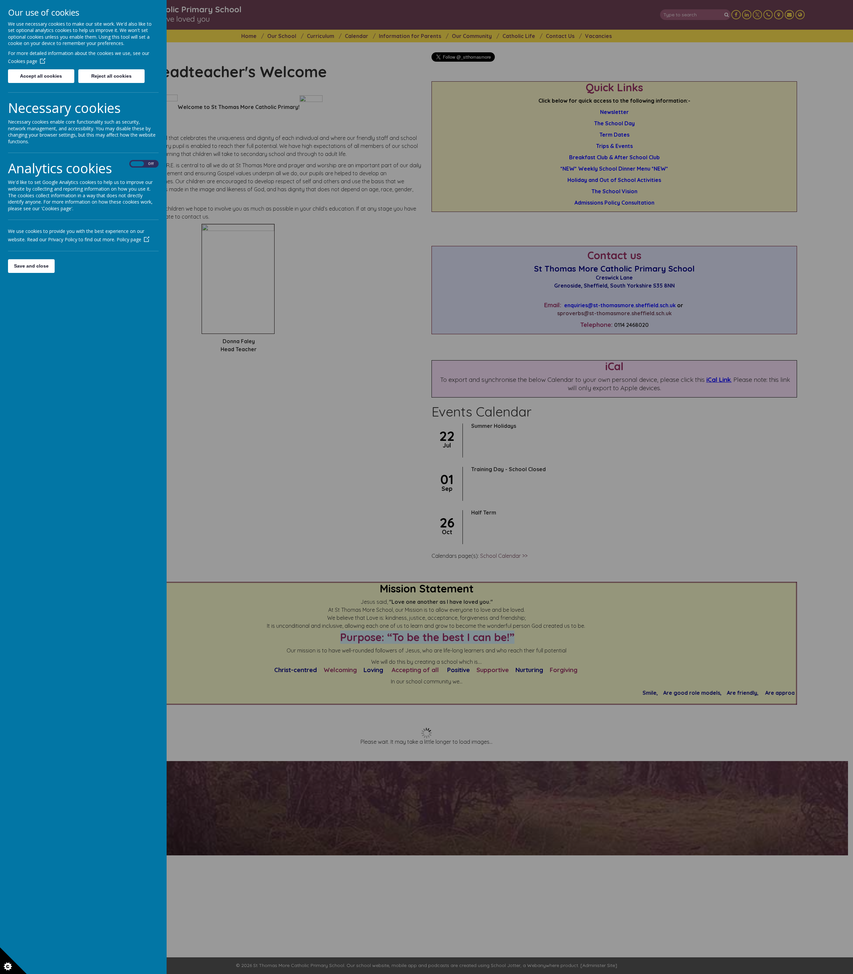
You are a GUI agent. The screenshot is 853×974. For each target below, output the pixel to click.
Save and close (31, 266)
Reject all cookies (111, 76)
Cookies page (22, 61)
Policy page (129, 239)
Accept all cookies (41, 76)
